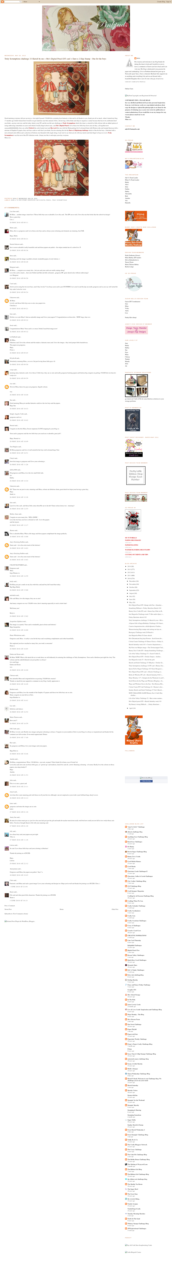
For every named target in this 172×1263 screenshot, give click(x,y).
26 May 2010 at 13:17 (19, 525)
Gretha (127, 189)
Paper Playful (132, 1029)
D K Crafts (13, 729)
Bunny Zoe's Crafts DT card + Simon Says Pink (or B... (146, 611)
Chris (11, 880)
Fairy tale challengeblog (136, 975)
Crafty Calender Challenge (136, 906)
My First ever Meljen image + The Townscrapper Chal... (146, 647)
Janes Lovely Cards (134, 1004)
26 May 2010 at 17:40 (19, 737)
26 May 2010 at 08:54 (19, 292)
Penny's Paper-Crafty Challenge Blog (140, 1044)
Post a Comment (10, 906)
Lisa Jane (13, 211)
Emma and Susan (15, 654)
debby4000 (13, 470)
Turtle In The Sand (134, 1219)
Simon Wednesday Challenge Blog (139, 1074)
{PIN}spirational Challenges (137, 1228)
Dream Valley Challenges (136, 955)
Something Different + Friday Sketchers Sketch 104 (145, 608)
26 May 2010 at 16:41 (19, 700)
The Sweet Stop (132, 1194)
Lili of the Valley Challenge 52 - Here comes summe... (146, 698)
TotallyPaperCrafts (134, 1209)
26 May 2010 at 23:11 (19, 786)
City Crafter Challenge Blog (137, 881)
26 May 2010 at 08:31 (19, 239)
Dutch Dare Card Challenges (137, 960)
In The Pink (131, 999)
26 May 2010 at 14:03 (19, 548)
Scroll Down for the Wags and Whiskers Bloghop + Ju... (146, 681)
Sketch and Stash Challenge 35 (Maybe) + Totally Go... (146, 663)
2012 (129, 572)
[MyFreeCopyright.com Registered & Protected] (140, 95)
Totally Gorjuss (133, 1204)
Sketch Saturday (133, 1085)
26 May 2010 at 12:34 (19, 481)
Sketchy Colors (132, 1090)
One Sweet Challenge (134, 1024)
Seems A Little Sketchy (135, 1064)
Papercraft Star (133, 1034)
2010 (129, 578)
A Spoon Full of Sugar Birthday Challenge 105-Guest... (146, 623)
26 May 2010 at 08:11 (19, 222)
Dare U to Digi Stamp (19, 200)
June (131, 599)
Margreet (13, 267)
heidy (11, 581)
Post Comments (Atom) (20, 914)
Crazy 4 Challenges (134, 925)
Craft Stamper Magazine (136, 891)
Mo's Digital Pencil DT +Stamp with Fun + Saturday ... (146, 605)
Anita (127, 311)
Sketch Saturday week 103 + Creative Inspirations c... (145, 644)
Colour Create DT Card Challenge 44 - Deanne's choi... (146, 687)
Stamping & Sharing (134, 1110)
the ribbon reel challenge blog (137, 1179)
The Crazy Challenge (135, 1149)
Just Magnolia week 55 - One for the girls (142, 660)
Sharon (12, 530)
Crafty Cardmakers (134, 911)
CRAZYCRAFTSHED (17, 565)
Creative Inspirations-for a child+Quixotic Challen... (145, 626)
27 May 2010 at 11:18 (19, 840)
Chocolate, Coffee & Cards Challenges (140, 876)
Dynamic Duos (132, 965)
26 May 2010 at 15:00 (19, 590)
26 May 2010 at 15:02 (19, 616)
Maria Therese (14, 717)
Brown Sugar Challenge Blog (137, 851)
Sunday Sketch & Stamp (135, 1125)
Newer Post (8, 909)
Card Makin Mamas (134, 861)
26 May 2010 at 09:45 (19, 353)
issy (11, 383)
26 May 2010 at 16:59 (19, 723)
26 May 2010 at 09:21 (19, 308)
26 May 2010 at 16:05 (19, 649)
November (132, 584)
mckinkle (13, 595)
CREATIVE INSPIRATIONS (137, 935)
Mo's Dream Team (134, 1019)
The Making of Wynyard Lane (138, 1164)
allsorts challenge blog (135, 832)
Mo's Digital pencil (44, 200)
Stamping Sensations (134, 1115)
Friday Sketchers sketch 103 (138, 617)
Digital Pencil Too (133, 950)
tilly (11, 831)
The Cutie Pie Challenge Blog (137, 1154)
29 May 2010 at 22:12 (19, 863)
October (132, 587)
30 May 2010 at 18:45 (19, 875)
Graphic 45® (132, 990)
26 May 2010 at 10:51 (19, 453)
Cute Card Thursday (134, 940)
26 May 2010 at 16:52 (19, 712)
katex (11, 803)
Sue (11, 400)
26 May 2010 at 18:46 (19, 754)
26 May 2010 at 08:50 (19, 278)
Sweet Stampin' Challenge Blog (138, 1135)
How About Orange (134, 995)
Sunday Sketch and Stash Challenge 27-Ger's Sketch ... (146, 690)
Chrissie (12, 675)
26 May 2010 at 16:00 (19, 630)
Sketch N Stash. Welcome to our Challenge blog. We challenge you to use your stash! (144, 1079)
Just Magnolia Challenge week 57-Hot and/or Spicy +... (146, 614)
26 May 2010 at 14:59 (19, 576)
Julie (11, 780)
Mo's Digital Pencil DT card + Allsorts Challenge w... (145, 672)
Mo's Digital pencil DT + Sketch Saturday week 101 (145, 701)
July (130, 596)
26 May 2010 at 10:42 (19, 420)
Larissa (12, 845)
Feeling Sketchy (133, 980)
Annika (12, 759)
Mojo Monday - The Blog (136, 1014)
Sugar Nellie (132, 1120)
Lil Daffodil (13, 337)
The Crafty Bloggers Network (137, 1144)
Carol (11, 284)
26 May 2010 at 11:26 (19, 464)
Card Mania (132, 866)
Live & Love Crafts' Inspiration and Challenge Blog (145, 1009)
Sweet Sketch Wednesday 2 (136, 1130)
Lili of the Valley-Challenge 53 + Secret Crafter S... (145, 653)
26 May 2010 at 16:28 (19, 684)
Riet (11, 743)
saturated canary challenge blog (138, 1059)
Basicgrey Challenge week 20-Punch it (141, 632)
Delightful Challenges (135, 945)
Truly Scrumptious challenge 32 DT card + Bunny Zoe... (146, 666)
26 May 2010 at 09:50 (19, 364)
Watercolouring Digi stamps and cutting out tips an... (145, 629)
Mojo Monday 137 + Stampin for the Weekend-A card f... (147, 678)
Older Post (115, 909)
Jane (11, 314)
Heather (12, 689)
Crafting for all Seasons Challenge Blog (141, 896)
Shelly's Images (133, 1069)
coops (12, 370)
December (132, 581)
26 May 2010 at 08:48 (19, 262)
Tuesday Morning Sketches (136, 1213)
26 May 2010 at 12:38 (19, 497)
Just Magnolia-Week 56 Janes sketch (140, 635)
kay (11, 706)
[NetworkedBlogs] (146, 778)
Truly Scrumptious (59, 200)
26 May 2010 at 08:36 (19, 250)
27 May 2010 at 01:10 (19, 812)
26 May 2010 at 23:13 (19, 798)
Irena (11, 256)
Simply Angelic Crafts (17, 414)
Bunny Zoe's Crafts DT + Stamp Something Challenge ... (146, 650)
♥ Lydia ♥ (13, 358)
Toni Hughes (14, 447)
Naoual (12, 425)
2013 (129, 569)
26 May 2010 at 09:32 (19, 320)
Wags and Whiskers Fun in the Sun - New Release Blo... (146, 684)
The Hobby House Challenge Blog (139, 1159)
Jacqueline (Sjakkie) (16, 621)
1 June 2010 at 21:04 (19, 887)
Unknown (13, 297)
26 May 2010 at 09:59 (19, 378)
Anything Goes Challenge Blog (138, 837)
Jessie (11, 325)
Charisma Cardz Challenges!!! (138, 871)
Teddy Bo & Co (133, 1140)
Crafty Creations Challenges (137, 920)
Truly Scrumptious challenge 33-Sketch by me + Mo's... (146, 620)
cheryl (12, 792)
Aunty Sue (13, 817)
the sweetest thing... (134, 1199)
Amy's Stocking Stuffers (17, 542)
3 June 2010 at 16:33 (19, 900)
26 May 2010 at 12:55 (19, 509)
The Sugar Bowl (133, 1189)
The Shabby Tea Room (135, 1184)
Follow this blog (146, 781)
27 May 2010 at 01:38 (19, 826)
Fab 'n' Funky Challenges (136, 970)
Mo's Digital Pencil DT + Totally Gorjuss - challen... (145, 657)
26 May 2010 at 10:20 (19, 395)
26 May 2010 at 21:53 (19, 775)
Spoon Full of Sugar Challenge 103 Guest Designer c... (146, 669)
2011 (129, 575)
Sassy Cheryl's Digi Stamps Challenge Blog (142, 1054)
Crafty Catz (131, 916)
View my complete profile (135, 81)
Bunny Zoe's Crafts (134, 856)
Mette (12, 228)
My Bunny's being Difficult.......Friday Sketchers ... (145, 704)
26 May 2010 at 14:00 (19, 537)
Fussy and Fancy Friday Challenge (139, 985)
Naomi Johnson (15, 244)
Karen (12, 892)
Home (62, 909)
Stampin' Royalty (133, 1105)
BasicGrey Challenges (135, 842)
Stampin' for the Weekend (136, 1100)
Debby (127, 191)
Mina (138, 58)
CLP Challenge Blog (134, 886)
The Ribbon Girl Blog (135, 1169)
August (131, 593)
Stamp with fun (132, 1095)
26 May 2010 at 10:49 (19, 441)
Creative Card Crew (134, 930)
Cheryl (12, 458)
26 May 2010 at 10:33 (19, 409)
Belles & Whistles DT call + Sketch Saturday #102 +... (146, 675)
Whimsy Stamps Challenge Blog (138, 1223)
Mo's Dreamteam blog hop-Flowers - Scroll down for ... (146, 638)
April (131, 708)
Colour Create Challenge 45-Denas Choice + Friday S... (146, 641)
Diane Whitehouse (16, 635)
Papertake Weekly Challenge (137, 1039)
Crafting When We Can (135, 901)
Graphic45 (31, 200)
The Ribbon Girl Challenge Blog (138, 1174)
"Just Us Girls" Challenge (136, 827)
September (132, 590)
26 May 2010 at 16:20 (19, 670)
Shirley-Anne (14, 514)
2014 (129, 566)
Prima (130, 1049)
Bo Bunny (131, 846)
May (131, 602)
